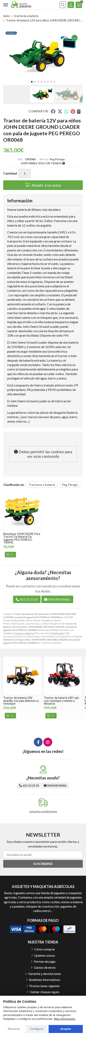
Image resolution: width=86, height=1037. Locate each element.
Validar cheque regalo (44, 992)
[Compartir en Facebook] (53, 111)
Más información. (65, 1018)
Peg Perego (57, 633)
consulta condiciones (43, 811)
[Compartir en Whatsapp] (66, 111)
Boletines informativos (44, 980)
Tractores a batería (23, 633)
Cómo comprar (44, 949)
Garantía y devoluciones (44, 973)
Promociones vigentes (44, 986)
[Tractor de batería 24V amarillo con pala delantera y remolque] (22, 676)
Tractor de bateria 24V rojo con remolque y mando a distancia (61, 700)
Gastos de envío (45, 967)
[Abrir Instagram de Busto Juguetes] (48, 742)
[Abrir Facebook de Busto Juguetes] (38, 742)
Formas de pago (45, 961)
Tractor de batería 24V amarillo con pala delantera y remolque (21, 700)
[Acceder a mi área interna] (71, 5)
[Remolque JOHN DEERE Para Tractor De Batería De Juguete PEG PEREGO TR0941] (22, 512)
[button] (32, 82)
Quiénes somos (44, 955)
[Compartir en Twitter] (60, 111)
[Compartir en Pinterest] (73, 111)
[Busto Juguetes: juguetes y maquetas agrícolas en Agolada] (21, 5)
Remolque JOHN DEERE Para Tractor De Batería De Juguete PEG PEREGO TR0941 (21, 538)
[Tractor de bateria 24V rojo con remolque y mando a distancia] (63, 676)
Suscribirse (43, 864)
